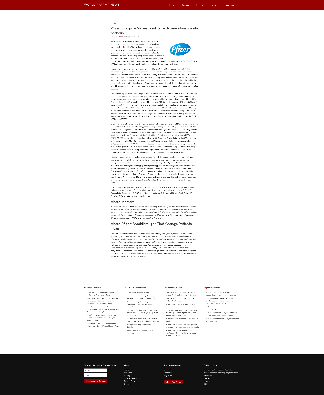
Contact (127, 384)
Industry (167, 370)
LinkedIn (207, 381)
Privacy (127, 375)
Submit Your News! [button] (173, 382)
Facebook (208, 375)
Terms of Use (129, 381)
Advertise (128, 372)
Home (126, 370)
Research (168, 372)
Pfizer (121, 37)
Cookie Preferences (132, 378)
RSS (205, 384)
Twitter (207, 378)
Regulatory (168, 375)
